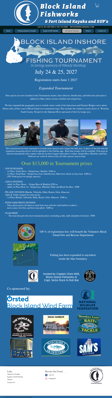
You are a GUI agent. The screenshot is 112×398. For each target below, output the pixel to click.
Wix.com (29, 397)
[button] (97, 5)
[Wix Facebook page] (46, 375)
